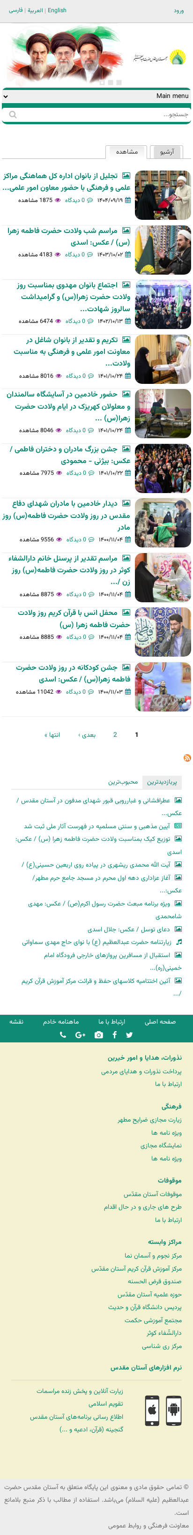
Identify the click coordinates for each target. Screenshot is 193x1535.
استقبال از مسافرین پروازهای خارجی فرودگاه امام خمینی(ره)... (113, 962)
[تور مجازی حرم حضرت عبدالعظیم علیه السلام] (37, 77)
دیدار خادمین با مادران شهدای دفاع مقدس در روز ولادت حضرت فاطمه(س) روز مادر (66, 516)
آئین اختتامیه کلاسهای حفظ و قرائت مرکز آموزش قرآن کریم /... (102, 987)
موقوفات (170, 1181)
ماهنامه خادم (61, 1022)
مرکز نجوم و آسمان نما (153, 1256)
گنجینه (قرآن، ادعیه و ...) (91, 1430)
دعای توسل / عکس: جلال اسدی (129, 930)
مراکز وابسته (165, 1242)
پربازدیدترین (162, 782)
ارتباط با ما (111, 1022)
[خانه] (159, 44)
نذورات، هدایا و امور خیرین (145, 1058)
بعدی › (87, 735)
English (57, 10)
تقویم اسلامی (106, 1404)
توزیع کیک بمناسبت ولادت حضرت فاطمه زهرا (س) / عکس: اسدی (98, 845)
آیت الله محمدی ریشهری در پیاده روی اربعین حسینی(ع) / (96, 865)
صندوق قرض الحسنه (155, 1282)
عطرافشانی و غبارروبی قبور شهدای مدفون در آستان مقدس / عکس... (99, 807)
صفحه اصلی (160, 1022)
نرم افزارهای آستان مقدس (146, 1368)
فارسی (16, 10)
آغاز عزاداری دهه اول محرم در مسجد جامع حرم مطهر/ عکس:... (107, 884)
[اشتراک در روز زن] (187, 760)
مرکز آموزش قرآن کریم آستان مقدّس (136, 1269)
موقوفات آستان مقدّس (153, 1194)
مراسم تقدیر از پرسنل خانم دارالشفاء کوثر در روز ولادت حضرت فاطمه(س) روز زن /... (69, 571)
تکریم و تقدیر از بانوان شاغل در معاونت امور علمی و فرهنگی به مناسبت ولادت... (72, 352)
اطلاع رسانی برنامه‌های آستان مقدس (76, 1417)
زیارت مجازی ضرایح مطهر (150, 1120)
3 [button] (102, 82)
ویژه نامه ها (166, 1133)
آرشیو (167, 152)
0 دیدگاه (75, 200)
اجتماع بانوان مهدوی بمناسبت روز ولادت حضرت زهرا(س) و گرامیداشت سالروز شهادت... (73, 297)
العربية (35, 10)
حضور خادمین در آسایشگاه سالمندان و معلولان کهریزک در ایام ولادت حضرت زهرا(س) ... (68, 407)
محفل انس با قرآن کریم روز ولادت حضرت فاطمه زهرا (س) (74, 619)
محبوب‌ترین (123, 782)
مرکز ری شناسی (162, 1346)
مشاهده (123, 152)
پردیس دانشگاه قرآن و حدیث (145, 1307)
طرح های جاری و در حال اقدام (143, 1207)
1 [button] (119, 82)
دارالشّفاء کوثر (164, 1333)
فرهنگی (172, 1107)
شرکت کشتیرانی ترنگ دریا (32, 1471)
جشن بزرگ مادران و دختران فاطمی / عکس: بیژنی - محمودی (70, 455)
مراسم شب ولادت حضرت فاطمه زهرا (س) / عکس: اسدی (68, 237)
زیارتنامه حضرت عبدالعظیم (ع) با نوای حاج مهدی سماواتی (96, 942)
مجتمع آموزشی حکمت (153, 1320)
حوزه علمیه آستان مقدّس (150, 1295)
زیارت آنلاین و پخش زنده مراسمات (80, 1391)
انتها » (52, 735)
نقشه (16, 1022)
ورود (179, 10)
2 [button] (110, 82)
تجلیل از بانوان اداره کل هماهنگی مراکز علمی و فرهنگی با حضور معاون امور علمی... (66, 182)
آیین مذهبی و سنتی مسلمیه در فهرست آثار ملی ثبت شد (97, 826)
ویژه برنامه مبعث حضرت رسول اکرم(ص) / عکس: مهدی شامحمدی (105, 910)
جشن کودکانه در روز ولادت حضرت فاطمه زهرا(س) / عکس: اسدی (73, 674)
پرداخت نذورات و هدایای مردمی (141, 1072)
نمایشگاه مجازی (161, 1146)
